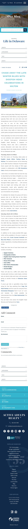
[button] (25, 30)
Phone (11, 2)
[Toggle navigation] (25, 3)
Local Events (19, 2)
